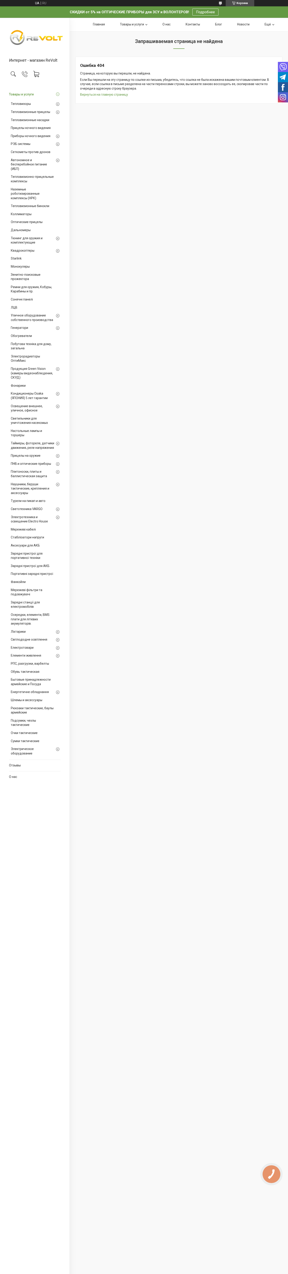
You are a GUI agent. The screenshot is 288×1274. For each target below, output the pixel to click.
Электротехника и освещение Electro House (29, 519)
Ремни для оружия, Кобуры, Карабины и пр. (31, 289)
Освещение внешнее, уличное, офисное (27, 408)
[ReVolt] (35, 38)
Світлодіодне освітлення (29, 639)
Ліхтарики (18, 631)
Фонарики (18, 385)
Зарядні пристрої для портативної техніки (27, 556)
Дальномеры (21, 230)
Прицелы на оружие (25, 455)
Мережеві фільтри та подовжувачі (26, 592)
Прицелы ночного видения (31, 128)
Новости (243, 24)
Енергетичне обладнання (30, 692)
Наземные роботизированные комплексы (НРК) (25, 193)
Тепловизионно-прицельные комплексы (32, 179)
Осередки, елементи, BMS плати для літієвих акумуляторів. (30, 619)
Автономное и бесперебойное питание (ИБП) (29, 164)
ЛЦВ (14, 307)
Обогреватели (21, 336)
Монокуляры (20, 266)
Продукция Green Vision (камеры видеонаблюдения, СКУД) (32, 373)
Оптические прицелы (27, 222)
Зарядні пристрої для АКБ (30, 566)
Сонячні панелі (22, 299)
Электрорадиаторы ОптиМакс (25, 359)
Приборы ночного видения (30, 136)
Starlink (16, 258)
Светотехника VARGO (27, 509)
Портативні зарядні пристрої (32, 574)
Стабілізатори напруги (27, 537)
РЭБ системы (20, 144)
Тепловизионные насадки (30, 120)
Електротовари (22, 647)
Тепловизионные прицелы (30, 112)
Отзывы (15, 765)
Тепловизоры (21, 104)
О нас (13, 777)
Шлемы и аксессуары (26, 700)
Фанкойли (18, 582)
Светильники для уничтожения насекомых (29, 421)
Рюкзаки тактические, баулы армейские (32, 710)
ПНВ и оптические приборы (31, 463)
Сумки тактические (25, 741)
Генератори (19, 328)
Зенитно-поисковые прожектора (25, 277)
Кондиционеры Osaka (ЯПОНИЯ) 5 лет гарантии (29, 396)
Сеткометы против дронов (30, 152)
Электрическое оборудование (22, 751)
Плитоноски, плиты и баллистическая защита (29, 474)
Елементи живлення (26, 655)
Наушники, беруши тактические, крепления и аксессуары (30, 488)
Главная (99, 24)
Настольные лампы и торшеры (26, 433)
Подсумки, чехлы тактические (23, 723)
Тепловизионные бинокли (30, 206)
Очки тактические (24, 733)
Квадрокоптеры (22, 250)
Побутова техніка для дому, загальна (31, 346)
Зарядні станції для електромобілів (25, 605)
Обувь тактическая (25, 671)
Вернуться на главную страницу (104, 94)
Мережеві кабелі (23, 529)
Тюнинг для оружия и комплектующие (27, 240)
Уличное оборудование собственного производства (32, 318)
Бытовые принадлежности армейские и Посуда (31, 682)
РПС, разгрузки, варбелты (30, 663)
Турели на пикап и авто (28, 501)
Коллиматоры (21, 214)
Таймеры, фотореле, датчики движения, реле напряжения (32, 445)
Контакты (193, 24)
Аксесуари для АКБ (25, 545)
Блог (218, 24)
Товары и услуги (21, 94)
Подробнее (205, 12)
